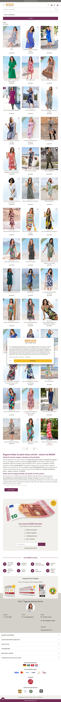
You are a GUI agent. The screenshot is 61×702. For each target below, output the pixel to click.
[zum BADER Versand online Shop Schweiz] (32, 665)
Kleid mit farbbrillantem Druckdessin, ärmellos (49, 111)
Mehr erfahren (11, 489)
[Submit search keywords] (56, 9)
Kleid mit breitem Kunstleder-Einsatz (12, 231)
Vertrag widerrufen (46, 630)
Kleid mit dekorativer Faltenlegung (11, 442)
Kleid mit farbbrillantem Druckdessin (49, 80)
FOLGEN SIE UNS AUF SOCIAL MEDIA (11, 658)
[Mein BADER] (48, 5)
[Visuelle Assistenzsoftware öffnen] (40, 691)
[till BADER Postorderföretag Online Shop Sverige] (28, 665)
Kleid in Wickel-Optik (30, 110)
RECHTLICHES (5, 644)
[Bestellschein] (54, 5)
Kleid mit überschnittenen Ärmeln (11, 261)
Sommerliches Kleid (30, 80)
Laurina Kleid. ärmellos (30, 261)
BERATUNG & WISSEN (7, 653)
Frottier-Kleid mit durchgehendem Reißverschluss (11, 80)
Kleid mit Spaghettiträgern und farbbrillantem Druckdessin (49, 323)
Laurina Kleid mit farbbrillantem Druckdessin (30, 141)
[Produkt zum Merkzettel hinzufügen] (19, 27)
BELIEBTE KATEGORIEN (7, 635)
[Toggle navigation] (3, 5)
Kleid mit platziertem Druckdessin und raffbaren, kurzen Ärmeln (49, 262)
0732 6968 (8, 617)
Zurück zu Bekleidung (9, 14)
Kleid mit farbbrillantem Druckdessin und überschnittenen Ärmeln (12, 382)
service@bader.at (28, 617)
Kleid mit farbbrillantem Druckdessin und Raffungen (30, 382)
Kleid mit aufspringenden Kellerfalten (12, 110)
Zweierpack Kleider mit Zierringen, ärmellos (30, 50)
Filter (31, 18)
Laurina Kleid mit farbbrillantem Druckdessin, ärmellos (30, 412)
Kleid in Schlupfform (49, 140)
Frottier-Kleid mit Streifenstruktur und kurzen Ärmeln (11, 201)
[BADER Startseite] (10, 5)
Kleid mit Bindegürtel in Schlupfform (12, 292)
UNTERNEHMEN (5, 648)
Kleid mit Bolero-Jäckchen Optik (49, 411)
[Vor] (37, 448)
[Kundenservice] (3, 699)
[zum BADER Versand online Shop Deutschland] (24, 665)
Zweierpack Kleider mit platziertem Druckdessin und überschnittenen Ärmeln (11, 171)
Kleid (12, 49)
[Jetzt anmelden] (41, 544)
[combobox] (30, 9)
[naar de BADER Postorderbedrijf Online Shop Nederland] (36, 665)
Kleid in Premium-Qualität (30, 170)
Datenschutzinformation (30, 548)
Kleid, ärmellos (30, 292)
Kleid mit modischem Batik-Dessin (49, 49)
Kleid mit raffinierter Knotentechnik (49, 442)
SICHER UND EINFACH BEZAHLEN (10, 639)
